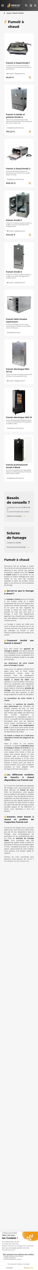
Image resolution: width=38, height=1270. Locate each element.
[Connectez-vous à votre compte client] (31, 5)
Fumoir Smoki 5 (14, 220)
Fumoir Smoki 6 (14, 272)
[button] (16, 516)
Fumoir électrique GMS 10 (19, 417)
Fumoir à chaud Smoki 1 (18, 63)
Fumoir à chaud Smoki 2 (18, 169)
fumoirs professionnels (20, 861)
